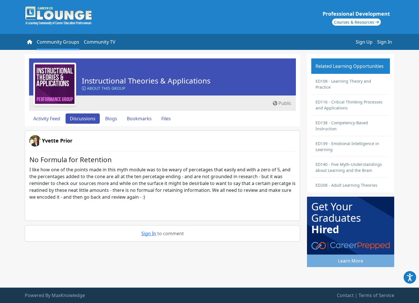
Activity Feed (46, 118)
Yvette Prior (57, 140)
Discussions (82, 118)
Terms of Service (376, 295)
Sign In (384, 42)
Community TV (99, 42)
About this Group (105, 88)
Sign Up (364, 42)
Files (166, 118)
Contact (345, 295)
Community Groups (58, 42)
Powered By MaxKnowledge (55, 295)
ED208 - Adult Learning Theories (346, 185)
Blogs (111, 118)
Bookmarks (139, 118)
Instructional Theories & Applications (146, 81)
